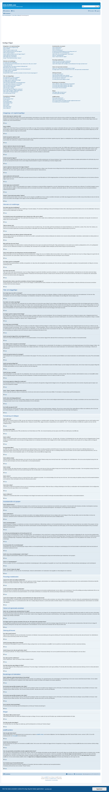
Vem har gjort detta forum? (57, 97)
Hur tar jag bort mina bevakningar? (59, 87)
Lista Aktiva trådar (16, 15)
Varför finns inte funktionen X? (58, 99)
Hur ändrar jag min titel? (8, 71)
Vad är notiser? (6, 105)
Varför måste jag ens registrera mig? (10, 47)
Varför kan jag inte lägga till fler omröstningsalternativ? (14, 82)
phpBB (46, 777)
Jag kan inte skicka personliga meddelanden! (61, 61)
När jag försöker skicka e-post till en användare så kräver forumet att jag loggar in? (20, 72)
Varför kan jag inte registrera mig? (10, 50)
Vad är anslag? (6, 104)
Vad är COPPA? (6, 48)
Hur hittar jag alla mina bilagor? (58, 93)
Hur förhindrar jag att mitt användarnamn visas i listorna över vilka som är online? (20, 63)
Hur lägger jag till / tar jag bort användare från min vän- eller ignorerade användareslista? (70, 69)
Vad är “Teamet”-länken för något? (59, 56)
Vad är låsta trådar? (7, 106)
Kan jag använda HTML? (8, 98)
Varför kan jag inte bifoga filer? (9, 86)
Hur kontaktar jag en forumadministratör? (60, 101)
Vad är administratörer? (57, 47)
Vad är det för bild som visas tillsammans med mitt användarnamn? (17, 69)
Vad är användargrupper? (57, 50)
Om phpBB (14, 735)
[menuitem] (13, 11)
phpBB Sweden (53, 778)
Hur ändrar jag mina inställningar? (10, 62)
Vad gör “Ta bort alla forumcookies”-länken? (12, 57)
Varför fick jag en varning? (8, 87)
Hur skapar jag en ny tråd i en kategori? (11, 77)
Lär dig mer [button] (48, 789)
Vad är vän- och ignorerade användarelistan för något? (63, 68)
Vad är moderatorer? (56, 48)
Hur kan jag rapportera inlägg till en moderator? (13, 89)
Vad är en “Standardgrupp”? (58, 55)
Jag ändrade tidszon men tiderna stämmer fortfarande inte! (15, 66)
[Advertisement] (51, 29)
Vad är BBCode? (6, 97)
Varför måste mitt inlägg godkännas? (10, 91)
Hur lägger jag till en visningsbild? (10, 70)
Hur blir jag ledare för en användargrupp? (60, 52)
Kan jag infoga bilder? (7, 101)
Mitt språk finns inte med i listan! (9, 67)
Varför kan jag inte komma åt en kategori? (11, 85)
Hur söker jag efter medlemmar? (59, 77)
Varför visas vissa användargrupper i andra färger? (62, 54)
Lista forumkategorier (6, 15)
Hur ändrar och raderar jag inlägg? (10, 78)
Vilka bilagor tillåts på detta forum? (59, 92)
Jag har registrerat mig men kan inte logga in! (12, 51)
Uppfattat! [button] (99, 789)
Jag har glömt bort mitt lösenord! (10, 55)
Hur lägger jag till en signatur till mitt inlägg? (12, 80)
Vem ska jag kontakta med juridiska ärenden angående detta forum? (66, 100)
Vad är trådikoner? (7, 108)
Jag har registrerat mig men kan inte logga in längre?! (14, 54)
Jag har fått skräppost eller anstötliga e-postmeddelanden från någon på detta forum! (69, 63)
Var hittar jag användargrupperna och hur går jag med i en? (64, 51)
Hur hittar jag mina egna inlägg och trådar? (61, 79)
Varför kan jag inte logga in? (9, 52)
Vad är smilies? (6, 100)
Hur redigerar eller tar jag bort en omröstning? (12, 83)
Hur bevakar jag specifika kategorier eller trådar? (62, 85)
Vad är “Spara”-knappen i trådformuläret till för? (13, 90)
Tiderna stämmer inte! (7, 65)
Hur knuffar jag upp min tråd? (9, 93)
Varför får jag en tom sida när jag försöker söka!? (62, 76)
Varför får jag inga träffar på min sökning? (60, 75)
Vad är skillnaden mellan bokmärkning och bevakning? (63, 83)
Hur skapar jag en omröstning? (9, 81)
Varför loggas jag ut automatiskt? (10, 56)
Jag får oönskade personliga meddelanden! (61, 62)
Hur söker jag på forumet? (57, 74)
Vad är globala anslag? (8, 102)
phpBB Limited (40, 734)
